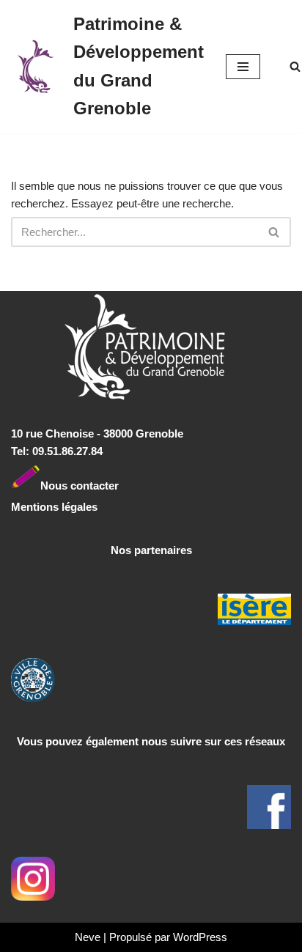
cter (109, 485)
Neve (87, 937)
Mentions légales (54, 507)
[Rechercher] (295, 66)
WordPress (200, 937)
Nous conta (69, 485)
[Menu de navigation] (243, 66)
